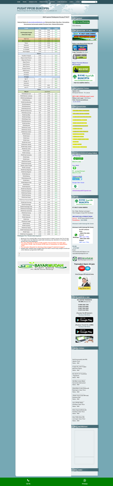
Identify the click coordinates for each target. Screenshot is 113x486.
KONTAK (76, 141)
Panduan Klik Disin (84, 315)
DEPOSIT (52, 2)
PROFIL (25, 2)
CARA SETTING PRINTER (80, 131)
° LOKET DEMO (77, 144)
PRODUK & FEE (33, 2)
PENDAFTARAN (44, 2)
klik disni (85, 52)
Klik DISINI (84, 220)
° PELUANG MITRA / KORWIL (81, 113)
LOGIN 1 (71, 2)
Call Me (28, 483)
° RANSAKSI (81, 110)
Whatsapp (85, 483)
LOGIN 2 (78, 2)
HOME (18, 2)
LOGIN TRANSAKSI (62, 2)
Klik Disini (88, 98)
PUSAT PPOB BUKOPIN (33, 8)
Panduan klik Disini (84, 326)
